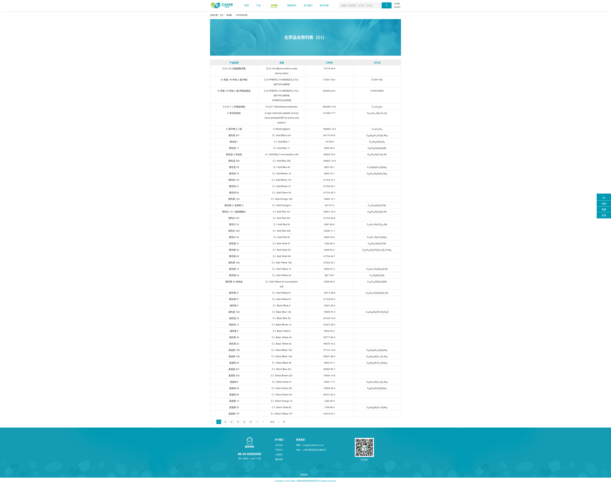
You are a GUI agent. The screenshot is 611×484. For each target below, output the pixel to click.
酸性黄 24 (234, 275)
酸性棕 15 (234, 173)
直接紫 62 (234, 407)
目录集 (274, 5)
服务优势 (279, 459)
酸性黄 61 (234, 292)
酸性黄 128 (234, 262)
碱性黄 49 (234, 337)
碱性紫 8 (234, 330)
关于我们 (308, 5)
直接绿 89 (234, 394)
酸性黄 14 (234, 268)
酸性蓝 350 (234, 160)
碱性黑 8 (234, 305)
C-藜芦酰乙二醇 (234, 128)
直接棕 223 (234, 375)
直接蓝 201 (234, 369)
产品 (258, 5)
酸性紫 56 (234, 249)
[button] (246, 5)
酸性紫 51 (234, 243)
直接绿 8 (234, 381)
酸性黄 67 (234, 299)
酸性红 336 (234, 230)
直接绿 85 (234, 388)
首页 (246, 5)
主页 (221, 15)
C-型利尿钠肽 (234, 113)
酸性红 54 (234, 237)
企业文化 (279, 445)
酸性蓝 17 (234, 148)
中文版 (397, 4)
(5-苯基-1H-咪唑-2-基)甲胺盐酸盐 (234, 90)
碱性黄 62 (234, 343)
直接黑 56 (234, 362)
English (397, 7)
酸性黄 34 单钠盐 (234, 281)
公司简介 (279, 454)
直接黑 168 (234, 356)
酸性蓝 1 (234, 141)
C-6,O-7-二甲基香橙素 (234, 106)
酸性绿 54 (234, 192)
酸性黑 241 (234, 135)
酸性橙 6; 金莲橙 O (234, 205)
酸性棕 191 (234, 179)
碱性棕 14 (234, 324)
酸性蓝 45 (234, 167)
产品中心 (279, 449)
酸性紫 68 (234, 256)
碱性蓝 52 (234, 318)
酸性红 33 (234, 224)
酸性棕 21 (234, 186)
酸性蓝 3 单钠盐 (234, 154)
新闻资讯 (291, 5)
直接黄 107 (234, 413)
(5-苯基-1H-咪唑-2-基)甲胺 (234, 79)
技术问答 (324, 5)
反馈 (604, 215)
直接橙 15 (234, 400)
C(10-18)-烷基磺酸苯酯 (234, 68)
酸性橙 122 (234, 198)
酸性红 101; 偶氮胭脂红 (234, 211)
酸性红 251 (234, 217)
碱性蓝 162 (234, 311)
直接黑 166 (234, 350)
